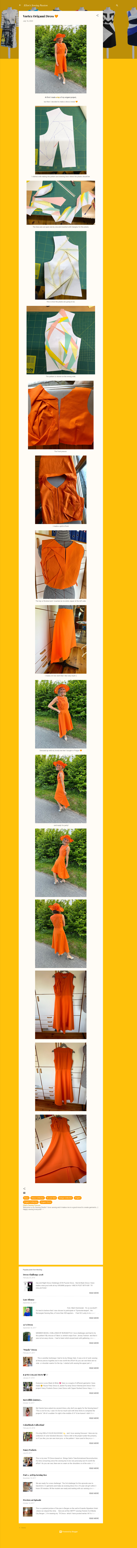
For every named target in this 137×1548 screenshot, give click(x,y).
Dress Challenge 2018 (33, 1274)
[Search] (117, 6)
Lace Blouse (28, 1299)
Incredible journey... (32, 1400)
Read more (94, 1293)
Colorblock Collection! (33, 1425)
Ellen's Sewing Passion (36, 5)
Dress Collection (37, 1198)
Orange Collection (65, 1198)
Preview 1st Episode (32, 1500)
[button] (97, 15)
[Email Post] (24, 1194)
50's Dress (28, 1324)
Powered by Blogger (70, 1532)
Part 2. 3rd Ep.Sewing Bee (35, 1475)
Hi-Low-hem (51, 1198)
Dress (26, 1198)
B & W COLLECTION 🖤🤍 (35, 1375)
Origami (78, 1198)
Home (23, 1528)
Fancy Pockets (29, 1450)
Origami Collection (31, 1202)
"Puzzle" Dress (30, 1349)
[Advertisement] (111, 43)
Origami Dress (45, 1202)
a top (58, 97)
